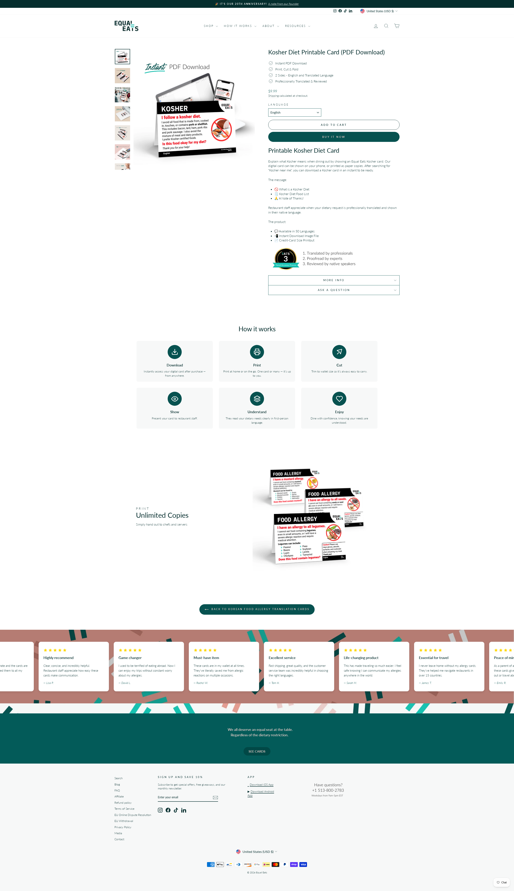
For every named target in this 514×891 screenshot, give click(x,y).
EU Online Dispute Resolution (132, 815)
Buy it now (334, 136)
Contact (119, 839)
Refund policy (123, 802)
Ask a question (334, 290)
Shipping (273, 95)
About (269, 25)
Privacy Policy (122, 827)
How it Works (238, 25)
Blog (117, 784)
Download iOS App (261, 784)
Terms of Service (124, 808)
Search (118, 778)
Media (118, 833)
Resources (296, 25)
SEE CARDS (257, 751)
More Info (334, 280)
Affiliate (119, 796)
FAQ (117, 790)
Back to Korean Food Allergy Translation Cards (260, 609)
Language (278, 104)
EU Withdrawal (123, 821)
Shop (209, 25)
